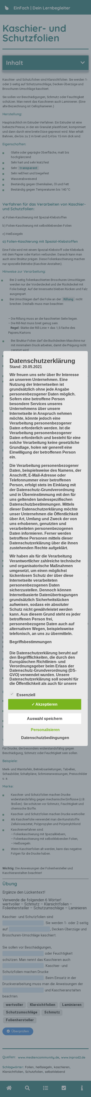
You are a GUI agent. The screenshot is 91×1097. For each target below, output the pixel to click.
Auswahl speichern (44, 719)
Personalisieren (45, 730)
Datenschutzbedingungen (45, 738)
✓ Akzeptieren (45, 704)
